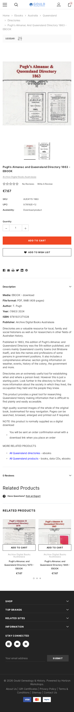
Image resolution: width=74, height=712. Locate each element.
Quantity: (7, 221)
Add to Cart (19, 547)
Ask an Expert (33, 496)
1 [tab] (33, 578)
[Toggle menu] (5, 5)
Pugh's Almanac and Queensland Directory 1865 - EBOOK (55, 565)
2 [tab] (37, 578)
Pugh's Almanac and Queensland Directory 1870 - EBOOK (19, 565)
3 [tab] (40, 578)
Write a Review (45, 184)
